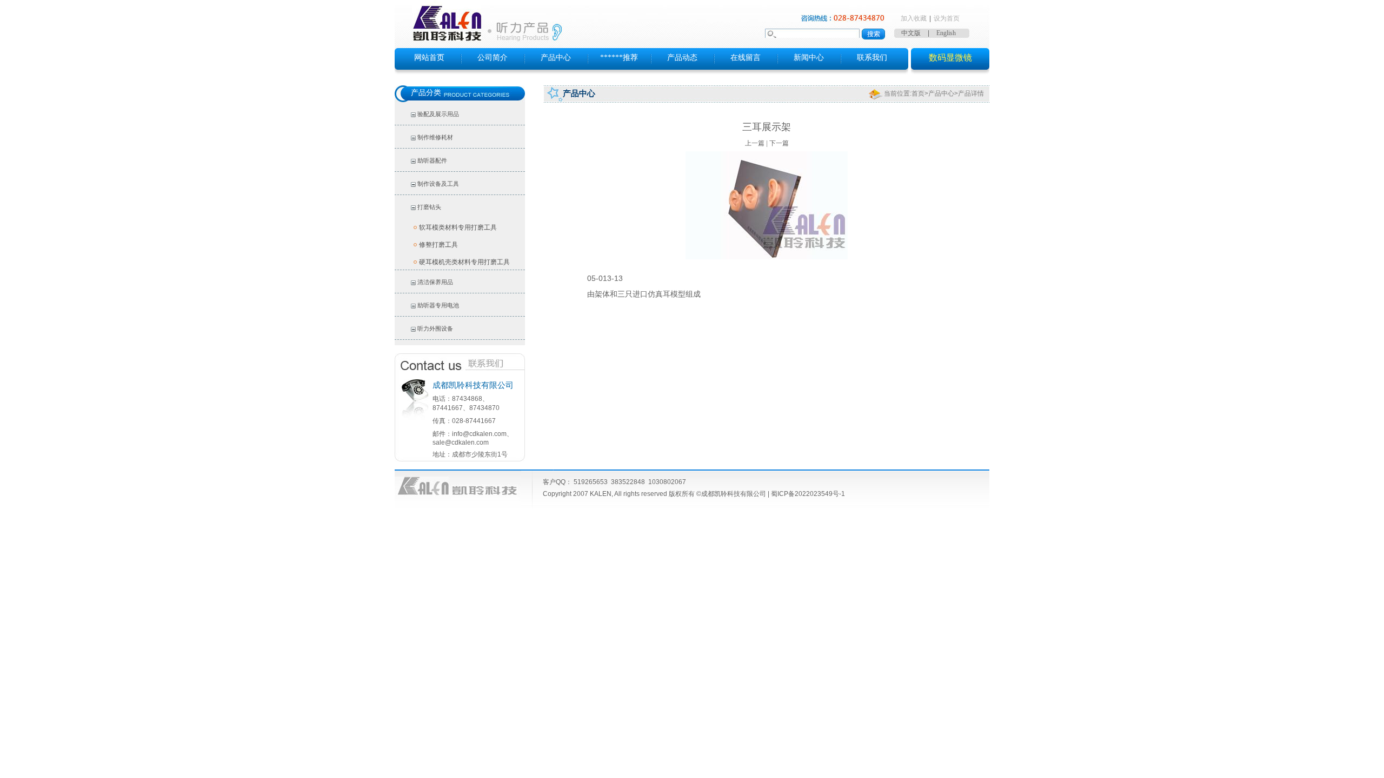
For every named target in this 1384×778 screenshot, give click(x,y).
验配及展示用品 (438, 114)
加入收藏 (914, 18)
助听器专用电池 (438, 305)
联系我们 (872, 57)
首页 (917, 93)
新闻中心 (809, 57)
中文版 (911, 33)
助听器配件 (432, 160)
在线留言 (745, 57)
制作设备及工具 (438, 183)
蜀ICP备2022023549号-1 (808, 494)
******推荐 (619, 57)
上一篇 (754, 143)
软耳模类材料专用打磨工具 (458, 227)
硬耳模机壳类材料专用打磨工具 (464, 262)
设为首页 (947, 18)
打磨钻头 (429, 207)
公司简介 (492, 57)
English (946, 33)
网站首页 (429, 57)
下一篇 (779, 143)
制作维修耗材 (435, 137)
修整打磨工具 (438, 245)
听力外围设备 (435, 328)
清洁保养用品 (435, 282)
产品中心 (556, 57)
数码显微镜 (950, 57)
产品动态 (682, 57)
